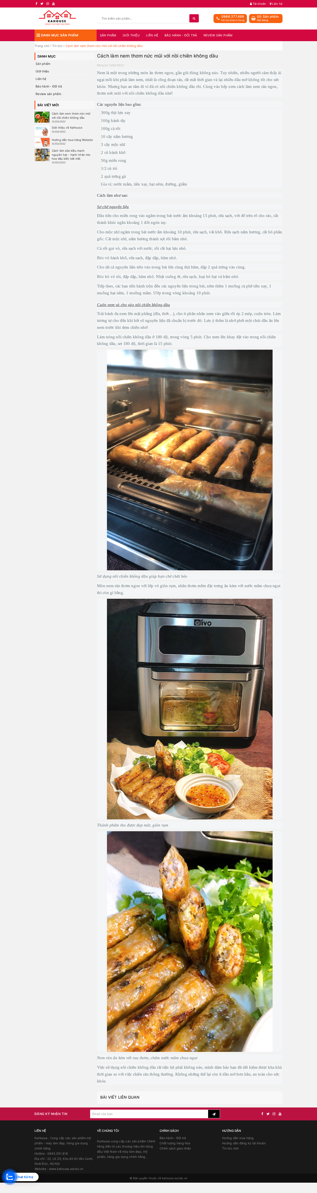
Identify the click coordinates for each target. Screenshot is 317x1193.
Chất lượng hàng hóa (175, 1143)
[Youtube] (280, 1114)
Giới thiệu (131, 35)
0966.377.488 (232, 16)
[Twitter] (268, 1114)
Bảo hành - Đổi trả (181, 35)
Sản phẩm (108, 35)
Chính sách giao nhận (175, 1148)
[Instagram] (274, 1114)
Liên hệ (276, 3)
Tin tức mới (230, 1148)
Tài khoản (259, 3)
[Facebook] (262, 1114)
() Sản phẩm (268, 18)
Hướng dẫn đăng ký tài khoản (244, 1143)
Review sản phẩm (218, 35)
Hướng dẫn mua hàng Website (72, 140)
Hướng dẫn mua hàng (238, 1138)
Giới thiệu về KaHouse (67, 127)
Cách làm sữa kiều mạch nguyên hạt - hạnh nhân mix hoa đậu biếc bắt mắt (71, 154)
